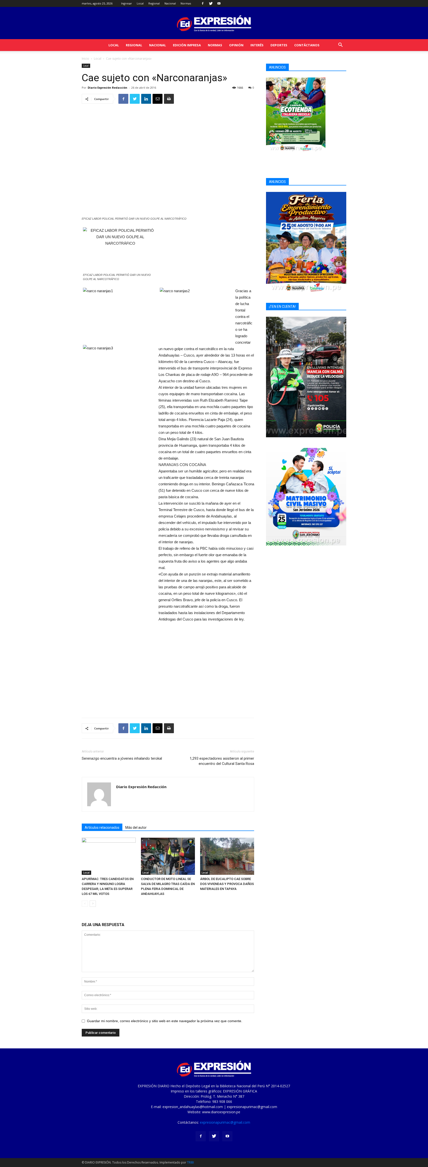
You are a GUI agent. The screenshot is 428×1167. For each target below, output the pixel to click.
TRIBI (190, 1162)
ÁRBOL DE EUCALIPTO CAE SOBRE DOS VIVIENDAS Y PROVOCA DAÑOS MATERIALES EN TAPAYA (227, 884)
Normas (186, 3)
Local (140, 3)
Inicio (85, 58)
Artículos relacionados (102, 828)
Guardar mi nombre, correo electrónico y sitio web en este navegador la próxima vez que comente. (164, 1021)
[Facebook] (202, 3)
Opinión (236, 45)
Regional (154, 3)
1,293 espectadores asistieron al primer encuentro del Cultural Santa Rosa (222, 761)
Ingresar (126, 3)
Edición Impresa (187, 45)
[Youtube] (219, 3)
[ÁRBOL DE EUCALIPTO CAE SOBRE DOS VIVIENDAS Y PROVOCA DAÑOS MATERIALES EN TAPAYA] (227, 856)
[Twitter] (210, 3)
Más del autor (136, 828)
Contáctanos (307, 45)
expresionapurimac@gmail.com (225, 1122)
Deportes (278, 45)
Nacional (170, 3)
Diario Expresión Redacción (107, 87)
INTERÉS (257, 45)
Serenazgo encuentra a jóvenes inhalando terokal (122, 758)
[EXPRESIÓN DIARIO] (214, 23)
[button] (340, 45)
